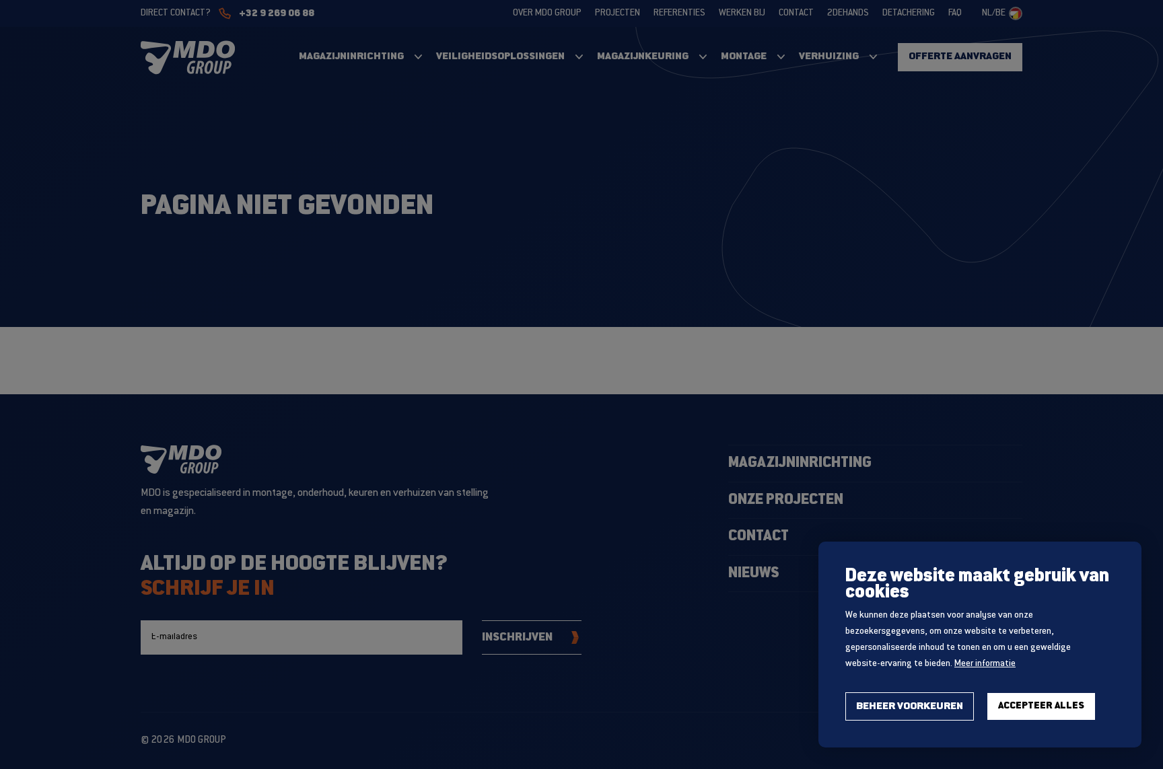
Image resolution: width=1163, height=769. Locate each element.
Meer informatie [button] (985, 664)
